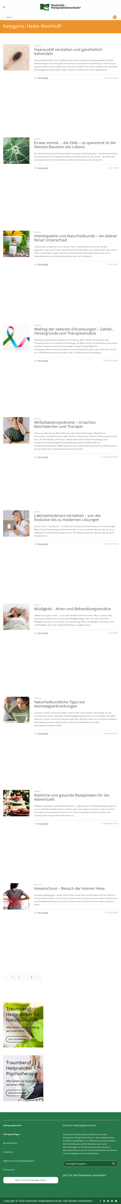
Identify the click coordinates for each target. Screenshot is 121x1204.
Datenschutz (8, 1169)
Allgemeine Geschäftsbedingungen (18, 1160)
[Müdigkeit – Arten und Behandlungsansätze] (16, 617)
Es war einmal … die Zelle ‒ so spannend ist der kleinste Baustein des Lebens (75, 144)
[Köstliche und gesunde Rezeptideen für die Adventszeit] (16, 803)
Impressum (8, 1152)
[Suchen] (115, 17)
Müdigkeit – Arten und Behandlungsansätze (72, 608)
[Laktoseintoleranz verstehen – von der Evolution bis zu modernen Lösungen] (16, 523)
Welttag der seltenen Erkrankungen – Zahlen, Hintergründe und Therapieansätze (73, 331)
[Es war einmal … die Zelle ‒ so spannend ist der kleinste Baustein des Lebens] (16, 150)
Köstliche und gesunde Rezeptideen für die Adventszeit (71, 797)
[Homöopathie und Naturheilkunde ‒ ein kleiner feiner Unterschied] (16, 244)
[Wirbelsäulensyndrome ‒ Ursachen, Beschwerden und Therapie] (16, 430)
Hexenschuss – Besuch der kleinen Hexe (69, 888)
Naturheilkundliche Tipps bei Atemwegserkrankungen (59, 704)
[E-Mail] (116, 1201)
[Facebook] (100, 1201)
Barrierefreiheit (10, 1143)
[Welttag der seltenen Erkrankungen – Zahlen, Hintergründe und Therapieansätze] (16, 337)
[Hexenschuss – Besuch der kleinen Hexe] (16, 896)
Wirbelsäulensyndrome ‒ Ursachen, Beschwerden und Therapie (65, 424)
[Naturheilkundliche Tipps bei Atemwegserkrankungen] (16, 710)
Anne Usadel (43, 78)
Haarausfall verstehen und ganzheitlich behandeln (68, 51)
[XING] (112, 1201)
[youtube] (108, 1201)
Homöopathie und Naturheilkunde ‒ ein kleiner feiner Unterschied (75, 238)
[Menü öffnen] (4, 7)
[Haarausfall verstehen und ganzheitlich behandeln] (16, 57)
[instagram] (104, 1201)
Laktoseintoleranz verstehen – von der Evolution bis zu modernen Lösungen (67, 517)
